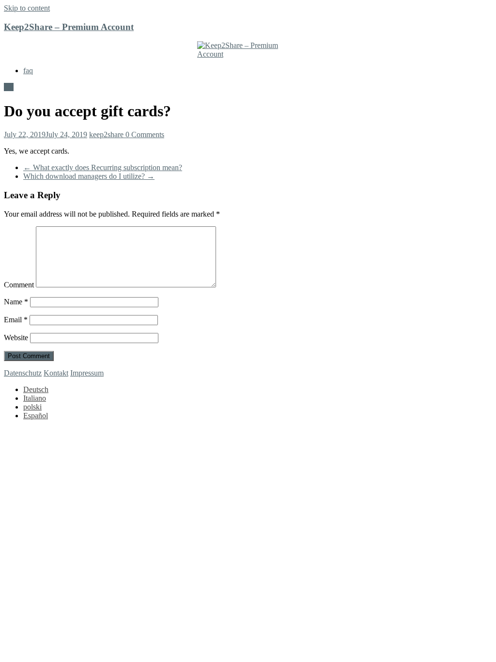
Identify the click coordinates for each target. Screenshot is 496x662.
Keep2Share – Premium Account (69, 27)
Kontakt (56, 373)
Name (16, 302)
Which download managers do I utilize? (89, 176)
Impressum (87, 373)
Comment (19, 285)
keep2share (107, 134)
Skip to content (27, 8)
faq (28, 70)
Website (16, 337)
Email (16, 319)
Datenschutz (23, 373)
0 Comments (144, 134)
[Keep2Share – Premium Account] (248, 50)
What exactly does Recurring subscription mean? (102, 167)
